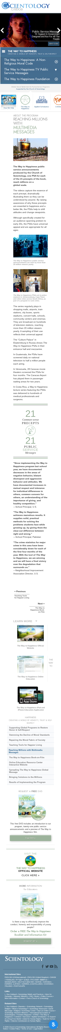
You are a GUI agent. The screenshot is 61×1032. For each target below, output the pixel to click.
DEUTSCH (22, 982)
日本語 (26, 980)
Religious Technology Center (25, 1011)
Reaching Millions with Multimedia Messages (25, 751)
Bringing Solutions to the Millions (25, 777)
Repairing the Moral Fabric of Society (27, 740)
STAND (36, 1015)
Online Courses (47, 996)
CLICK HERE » (30, 875)
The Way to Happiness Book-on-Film (26, 757)
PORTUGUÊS (19, 986)
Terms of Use (26, 1029)
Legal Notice (38, 1029)
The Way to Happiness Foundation (27, 79)
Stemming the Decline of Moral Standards (29, 735)
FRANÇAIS (10, 980)
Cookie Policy (15, 1029)
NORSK (38, 982)
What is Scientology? (20, 1009)
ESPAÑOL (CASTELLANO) (32, 984)
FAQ (31, 996)
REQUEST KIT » (30, 941)
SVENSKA (47, 982)
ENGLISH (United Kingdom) (38, 977)
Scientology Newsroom (38, 1009)
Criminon (17, 1017)
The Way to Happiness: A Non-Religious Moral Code (25, 62)
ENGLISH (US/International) (15, 977)
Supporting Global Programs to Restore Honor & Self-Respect (28, 728)
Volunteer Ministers (20, 996)
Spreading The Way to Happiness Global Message (28, 771)
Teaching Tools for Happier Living (25, 745)
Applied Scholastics (41, 107)
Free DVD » (30, 838)
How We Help (8, 108)
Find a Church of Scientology (37, 998)
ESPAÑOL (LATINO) (12, 984)
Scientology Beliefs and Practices (30, 994)
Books (36, 996)
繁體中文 (43, 980)
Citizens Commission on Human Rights (26, 1021)
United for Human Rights (31, 1019)
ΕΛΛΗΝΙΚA (48, 984)
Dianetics (21, 1006)
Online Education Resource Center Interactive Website (26, 763)
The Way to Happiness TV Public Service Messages (26, 71)
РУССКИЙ (34, 980)
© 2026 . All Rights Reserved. (27, 1027)
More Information (11, 998)
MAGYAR (30, 982)
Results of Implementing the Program (27, 782)
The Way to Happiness (25, 107)
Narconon (26, 1017)
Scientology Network (35, 1006)
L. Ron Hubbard (11, 994)
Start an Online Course (46, 1011)
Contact (22, 998)
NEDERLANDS (10, 982)
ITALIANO (8, 986)
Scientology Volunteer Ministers (16, 1013)
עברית (19, 979)
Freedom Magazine (24, 1015)
